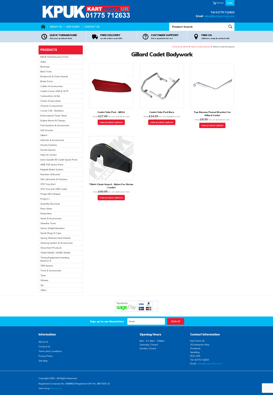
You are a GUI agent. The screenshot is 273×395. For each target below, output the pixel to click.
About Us (56, 26)
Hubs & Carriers (48, 154)
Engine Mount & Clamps (52, 120)
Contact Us (91, 26)
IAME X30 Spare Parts (51, 164)
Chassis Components (51, 105)
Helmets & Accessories (52, 140)
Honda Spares (48, 149)
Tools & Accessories (50, 270)
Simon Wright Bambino (52, 228)
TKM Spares (46, 265)
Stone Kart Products (51, 247)
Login (230, 3)
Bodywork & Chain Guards (54, 76)
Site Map (43, 360)
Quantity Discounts (50, 203)
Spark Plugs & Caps (50, 233)
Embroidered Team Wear (53, 115)
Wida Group (56, 388)
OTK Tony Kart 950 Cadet (53, 189)
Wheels (44, 280)
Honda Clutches (48, 145)
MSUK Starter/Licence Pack (54, 56)
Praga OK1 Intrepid (50, 194)
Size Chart (73, 26)
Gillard (185, 46)
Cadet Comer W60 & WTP (54, 91)
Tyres (43, 275)
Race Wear (46, 208)
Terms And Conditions (50, 351)
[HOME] (43, 26)
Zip (42, 285)
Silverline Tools (48, 223)
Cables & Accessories (51, 86)
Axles (43, 61)
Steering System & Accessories (56, 242)
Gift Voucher (46, 130)
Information (47, 334)
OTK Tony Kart (47, 184)
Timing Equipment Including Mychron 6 (54, 259)
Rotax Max (46, 213)
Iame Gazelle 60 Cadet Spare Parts (59, 159)
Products (176, 46)
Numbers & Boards (50, 174)
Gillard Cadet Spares (200, 46)
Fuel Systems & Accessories (54, 125)
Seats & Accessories (51, 218)
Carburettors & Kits (50, 96)
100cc (43, 290)
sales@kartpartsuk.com (219, 16)
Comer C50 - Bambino (52, 110)
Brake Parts (46, 81)
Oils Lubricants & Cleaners (53, 179)
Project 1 (45, 198)
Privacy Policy (46, 356)
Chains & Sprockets (50, 101)
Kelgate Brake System (51, 169)
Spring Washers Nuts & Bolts (55, 238)
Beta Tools (46, 71)
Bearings (45, 66)
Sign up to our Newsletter (107, 321)
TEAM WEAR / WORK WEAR (55, 252)
